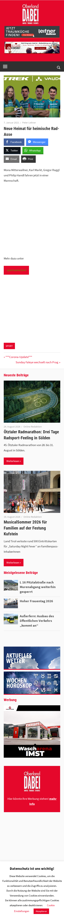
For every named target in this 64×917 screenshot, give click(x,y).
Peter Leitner (29, 122)
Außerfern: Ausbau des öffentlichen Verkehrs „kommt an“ (37, 620)
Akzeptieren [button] (41, 911)
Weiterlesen (12, 461)
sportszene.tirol (16, 270)
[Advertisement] (32, 219)
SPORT (9, 346)
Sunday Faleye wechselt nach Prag (37, 362)
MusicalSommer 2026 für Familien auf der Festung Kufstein (25, 528)
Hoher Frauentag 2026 (36, 601)
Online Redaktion (32, 426)
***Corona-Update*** (18, 357)
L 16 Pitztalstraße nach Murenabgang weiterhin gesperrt (38, 587)
